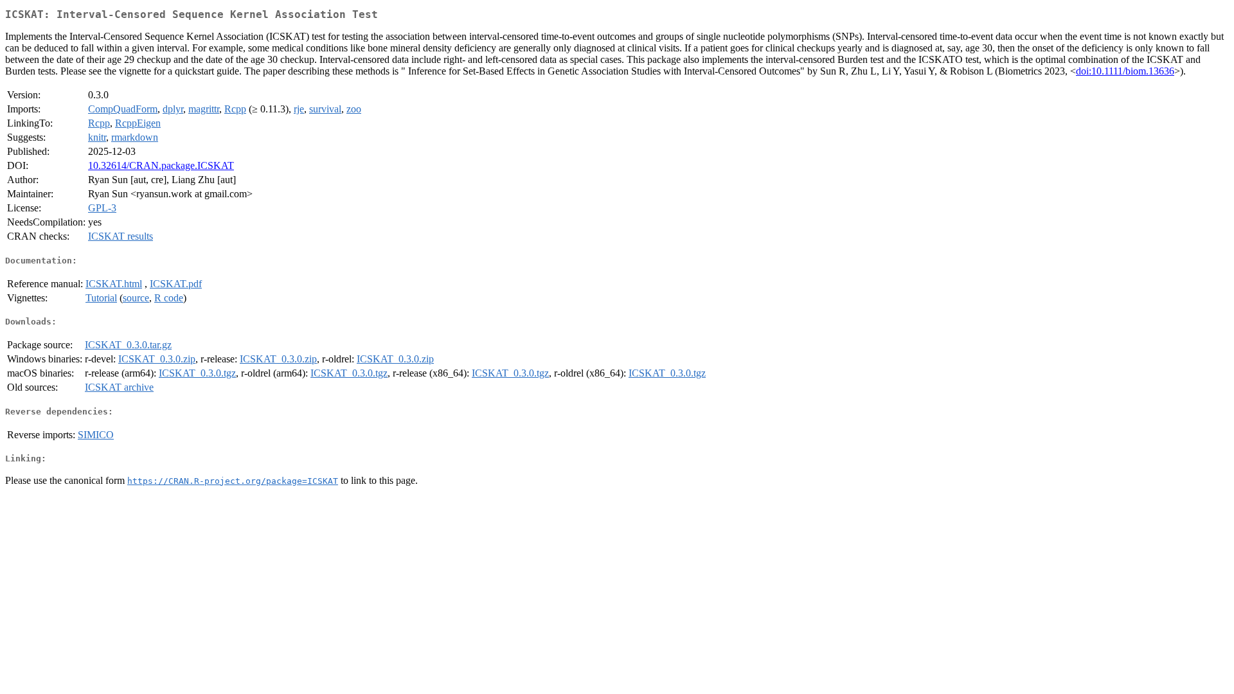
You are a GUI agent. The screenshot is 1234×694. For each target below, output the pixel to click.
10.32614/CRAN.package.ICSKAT (161, 165)
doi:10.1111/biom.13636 (1125, 71)
